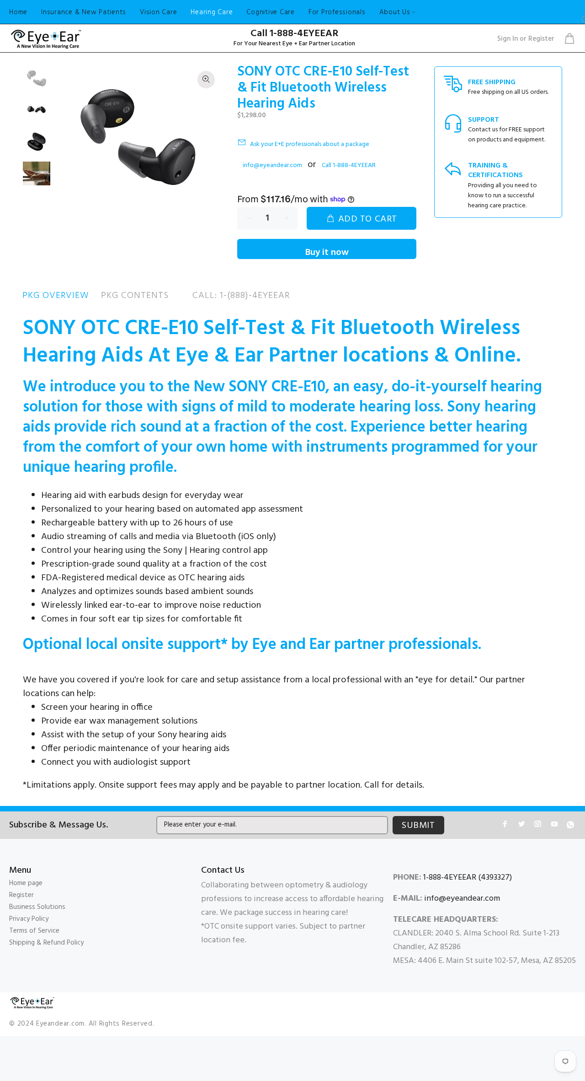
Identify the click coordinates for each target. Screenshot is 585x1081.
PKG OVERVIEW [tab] (55, 295)
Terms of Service (34, 930)
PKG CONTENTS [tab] (135, 295)
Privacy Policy (28, 918)
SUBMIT (418, 825)
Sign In (507, 38)
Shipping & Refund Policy (46, 942)
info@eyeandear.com (272, 165)
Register (541, 38)
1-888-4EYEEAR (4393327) (467, 877)
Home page (26, 883)
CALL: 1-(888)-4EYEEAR (241, 295)
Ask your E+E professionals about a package (309, 144)
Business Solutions (37, 907)
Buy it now (327, 252)
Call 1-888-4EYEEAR (294, 34)
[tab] (180, 295)
